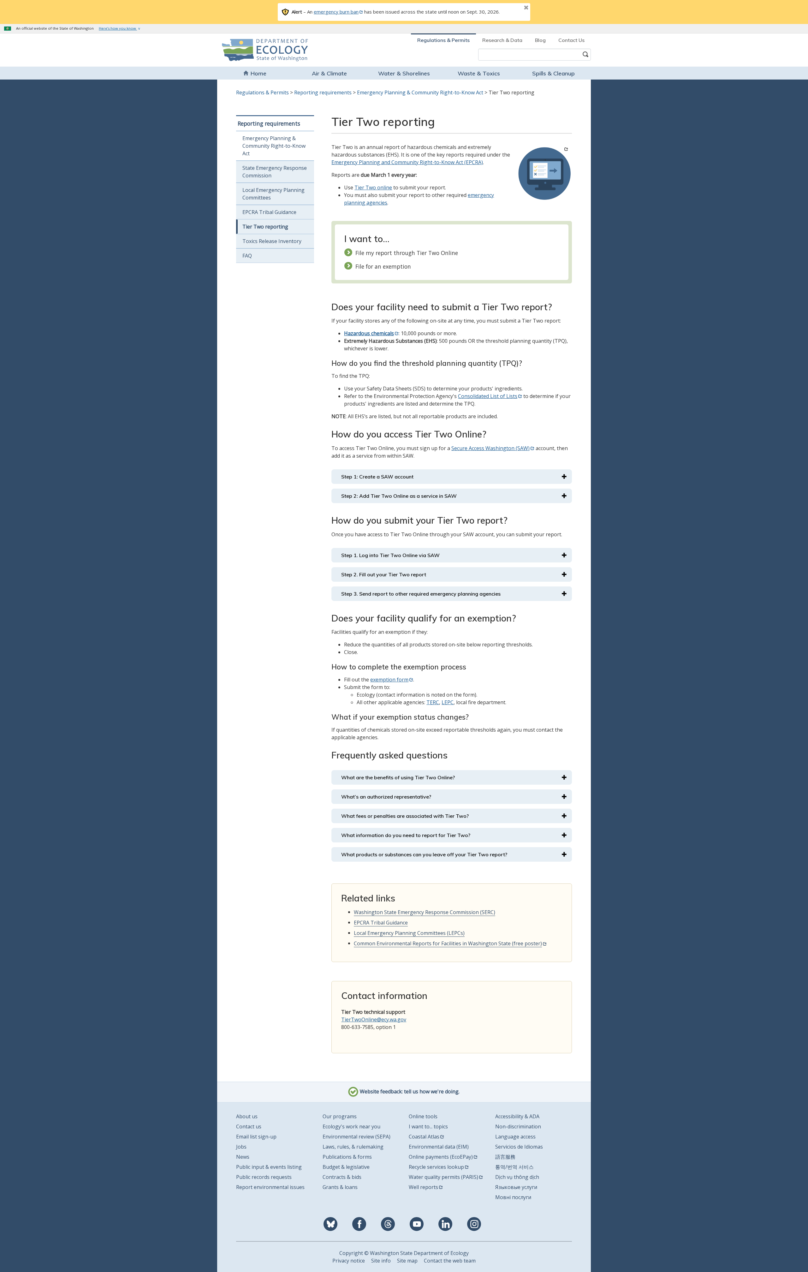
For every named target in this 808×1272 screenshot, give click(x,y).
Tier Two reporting (265, 226)
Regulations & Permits (443, 40)
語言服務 (505, 1156)
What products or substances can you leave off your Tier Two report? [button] (424, 854)
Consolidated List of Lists (487, 396)
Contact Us (571, 40)
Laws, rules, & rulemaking (353, 1146)
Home (258, 73)
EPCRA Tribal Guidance (269, 212)
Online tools (423, 1116)
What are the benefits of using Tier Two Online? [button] (398, 777)
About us (247, 1116)
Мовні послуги (513, 1197)
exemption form (389, 679)
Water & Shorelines (404, 73)
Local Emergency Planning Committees (273, 194)
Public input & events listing (269, 1166)
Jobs (241, 1146)
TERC (432, 702)
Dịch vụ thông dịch (517, 1177)
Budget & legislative (346, 1166)
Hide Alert (512, 8)
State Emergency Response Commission (274, 171)
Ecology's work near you (351, 1126)
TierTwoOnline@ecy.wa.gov (373, 1019)
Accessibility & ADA (517, 1116)
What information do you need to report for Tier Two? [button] (405, 835)
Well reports (423, 1187)
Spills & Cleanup (553, 73)
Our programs (340, 1116)
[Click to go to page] (544, 173)
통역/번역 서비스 (514, 1166)
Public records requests (264, 1177)
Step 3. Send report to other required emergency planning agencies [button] (421, 594)
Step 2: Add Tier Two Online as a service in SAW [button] (399, 496)
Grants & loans (340, 1187)
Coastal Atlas (424, 1136)
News (242, 1156)
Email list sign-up (256, 1136)
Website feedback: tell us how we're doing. (409, 1091)
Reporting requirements (323, 92)
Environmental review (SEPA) (356, 1136)
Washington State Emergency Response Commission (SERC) (424, 912)
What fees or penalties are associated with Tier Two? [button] (405, 816)
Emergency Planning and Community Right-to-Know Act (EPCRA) (407, 162)
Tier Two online (373, 187)
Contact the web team (450, 1260)
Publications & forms (347, 1156)
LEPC (448, 702)
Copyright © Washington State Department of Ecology (404, 1253)
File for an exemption (383, 266)
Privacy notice (348, 1260)
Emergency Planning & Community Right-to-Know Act (420, 92)
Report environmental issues (270, 1187)
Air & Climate (329, 73)
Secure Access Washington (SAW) (490, 448)
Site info (381, 1260)
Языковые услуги (516, 1187)
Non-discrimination (518, 1126)
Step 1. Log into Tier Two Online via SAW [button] (390, 555)
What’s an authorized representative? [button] (386, 797)
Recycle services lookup (436, 1166)
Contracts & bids (342, 1177)
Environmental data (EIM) (439, 1146)
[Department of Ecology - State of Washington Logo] (258, 50)
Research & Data (502, 40)
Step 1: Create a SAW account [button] (377, 476)
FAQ (247, 255)
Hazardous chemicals (369, 333)
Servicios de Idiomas (519, 1146)
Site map (407, 1260)
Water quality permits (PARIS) (443, 1177)
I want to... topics (428, 1126)
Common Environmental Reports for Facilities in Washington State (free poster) (448, 943)
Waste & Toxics (479, 73)
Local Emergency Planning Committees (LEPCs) (409, 933)
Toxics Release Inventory (271, 241)
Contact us (248, 1126)
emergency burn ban (336, 12)
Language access (515, 1136)
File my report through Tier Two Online (406, 253)
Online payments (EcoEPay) (441, 1156)
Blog (540, 40)
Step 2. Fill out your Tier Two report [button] (383, 574)
